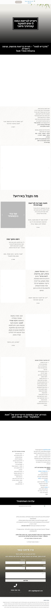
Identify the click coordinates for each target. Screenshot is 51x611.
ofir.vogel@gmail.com (35, 591)
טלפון (44, 565)
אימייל (23, 565)
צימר (46, 482)
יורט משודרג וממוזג (43, 471)
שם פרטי (44, 560)
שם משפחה (23, 560)
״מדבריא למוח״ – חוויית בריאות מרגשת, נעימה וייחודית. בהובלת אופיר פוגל (25, 48)
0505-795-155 (15, 590)
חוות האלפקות (46, 450)
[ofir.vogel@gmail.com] (35, 585)
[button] (2, 125)
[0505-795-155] (15, 585)
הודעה (44, 571)
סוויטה (46, 487)
